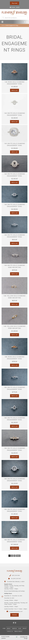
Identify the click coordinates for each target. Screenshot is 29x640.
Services (24, 628)
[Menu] (2, 21)
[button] (14, 78)
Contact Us (10, 631)
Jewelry (8, 628)
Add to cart (14, 90)
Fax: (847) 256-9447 (16, 578)
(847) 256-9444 (16, 575)
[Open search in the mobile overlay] (14, 17)
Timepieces (14, 628)
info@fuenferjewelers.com (16, 611)
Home (3, 25)
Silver (19, 628)
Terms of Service (18, 631)
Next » (18, 555)
